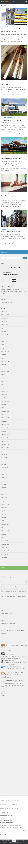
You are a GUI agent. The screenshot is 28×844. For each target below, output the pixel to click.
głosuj (14, 280)
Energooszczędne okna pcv (6, 815)
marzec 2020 (5, 451)
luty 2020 (4, 454)
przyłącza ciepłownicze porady (9, 623)
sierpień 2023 (5, 404)
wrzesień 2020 (5, 444)
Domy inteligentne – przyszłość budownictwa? (10, 825)
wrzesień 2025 (5, 331)
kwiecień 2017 (5, 531)
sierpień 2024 (5, 364)
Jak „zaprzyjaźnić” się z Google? (12, 666)
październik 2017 (6, 511)
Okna (2, 26)
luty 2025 (4, 344)
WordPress (11, 842)
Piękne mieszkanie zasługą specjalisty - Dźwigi (12, 289)
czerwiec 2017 (5, 524)
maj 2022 (4, 421)
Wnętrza (3, 82)
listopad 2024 (5, 354)
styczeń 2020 (5, 457)
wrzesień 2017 (5, 514)
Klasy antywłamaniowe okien (11, 158)
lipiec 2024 (4, 368)
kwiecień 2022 (5, 424)
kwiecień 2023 (5, 417)
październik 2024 (6, 358)
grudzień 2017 (5, 504)
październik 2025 (6, 328)
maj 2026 (4, 311)
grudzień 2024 (5, 351)
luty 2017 (4, 537)
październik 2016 (6, 550)
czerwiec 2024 (5, 371)
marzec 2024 (5, 381)
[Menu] (26, 2)
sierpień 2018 (5, 484)
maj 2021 (4, 431)
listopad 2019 (5, 461)
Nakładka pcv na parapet (9, 196)
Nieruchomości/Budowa (7, 117)
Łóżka (3, 610)
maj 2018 (4, 491)
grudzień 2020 (5, 441)
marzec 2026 (5, 318)
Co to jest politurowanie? (8, 660)
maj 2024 (4, 374)
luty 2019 (4, 477)
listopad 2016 (5, 547)
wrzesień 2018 (5, 481)
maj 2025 (4, 338)
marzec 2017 (5, 534)
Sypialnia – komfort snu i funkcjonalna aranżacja (13, 630)
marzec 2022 (5, 427)
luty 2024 (4, 384)
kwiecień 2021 (5, 434)
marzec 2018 (5, 494)
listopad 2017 (5, 507)
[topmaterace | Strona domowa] (10, 2)
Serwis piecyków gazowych (8, 627)
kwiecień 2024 (5, 378)
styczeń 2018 (5, 501)
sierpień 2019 (5, 467)
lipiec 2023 (4, 408)
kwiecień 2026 (5, 314)
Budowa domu (3, 834)
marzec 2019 (5, 474)
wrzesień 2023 (5, 401)
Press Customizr (21, 842)
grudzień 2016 (5, 544)
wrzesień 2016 (5, 554)
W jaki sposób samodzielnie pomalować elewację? (11, 827)
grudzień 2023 (5, 391)
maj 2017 (4, 527)
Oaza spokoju (5, 84)
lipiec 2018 (4, 487)
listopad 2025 (5, 324)
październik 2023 (6, 398)
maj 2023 (4, 414)
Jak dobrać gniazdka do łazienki (7, 822)
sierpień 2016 (5, 557)
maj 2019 (4, 471)
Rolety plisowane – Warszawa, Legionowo (9, 808)
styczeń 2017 (5, 540)
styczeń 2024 (5, 388)
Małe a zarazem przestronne (10, 232)
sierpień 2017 (5, 517)
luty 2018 (4, 497)
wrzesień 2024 (5, 361)
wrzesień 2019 (5, 464)
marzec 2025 (5, 341)
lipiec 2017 (4, 521)
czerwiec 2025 (5, 334)
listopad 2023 (5, 394)
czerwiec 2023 (5, 411)
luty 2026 (4, 321)
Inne (3, 607)
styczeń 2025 (5, 348)
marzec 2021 (5, 437)
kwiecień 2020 (5, 447)
